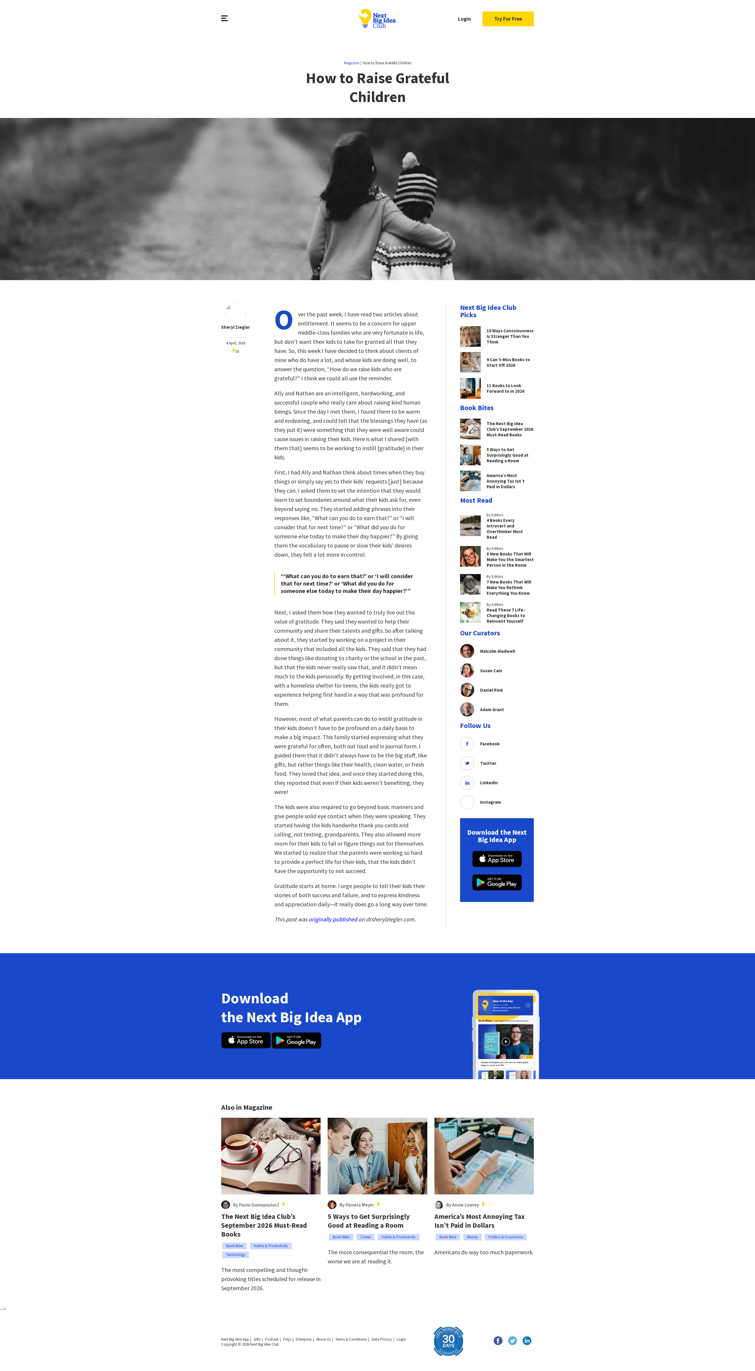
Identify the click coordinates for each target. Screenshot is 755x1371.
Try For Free (508, 18)
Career (365, 1237)
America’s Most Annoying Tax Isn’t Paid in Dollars (479, 1221)
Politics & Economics (506, 1237)
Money (472, 1237)
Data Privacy (382, 1339)
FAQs (287, 1339)
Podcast (271, 1339)
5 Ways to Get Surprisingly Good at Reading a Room (369, 1221)
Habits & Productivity (271, 1245)
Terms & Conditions (351, 1339)
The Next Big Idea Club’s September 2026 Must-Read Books (264, 1225)
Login (464, 18)
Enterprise (303, 1339)
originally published (332, 919)
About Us (323, 1339)
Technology (235, 1254)
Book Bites (234, 1245)
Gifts (257, 1339)
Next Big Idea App (235, 1339)
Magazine (351, 62)
